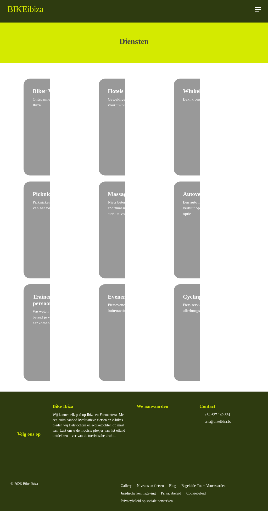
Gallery (126, 486)
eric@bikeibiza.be (217, 422)
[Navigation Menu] (258, 9)
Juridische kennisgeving (138, 493)
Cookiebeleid (196, 493)
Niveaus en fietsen (150, 486)
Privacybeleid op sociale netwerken (147, 501)
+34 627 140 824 (217, 415)
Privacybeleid (171, 493)
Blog (172, 486)
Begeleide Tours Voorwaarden (203, 486)
